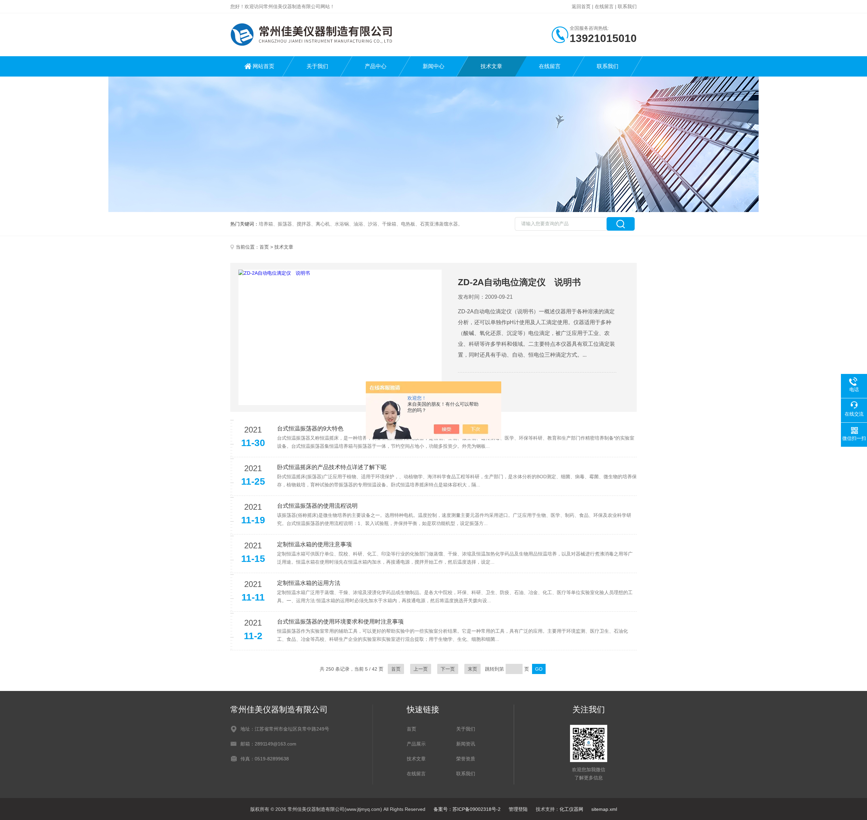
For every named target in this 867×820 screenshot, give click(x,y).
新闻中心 (433, 66)
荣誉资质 (465, 758)
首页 (264, 247)
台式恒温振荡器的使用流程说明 (317, 506)
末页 (472, 669)
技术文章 (491, 66)
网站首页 (263, 66)
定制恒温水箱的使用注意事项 (314, 544)
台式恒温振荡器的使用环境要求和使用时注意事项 (340, 621)
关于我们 (317, 66)
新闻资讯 (465, 744)
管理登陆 (518, 809)
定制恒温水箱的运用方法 (308, 583)
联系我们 (627, 6)
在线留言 (604, 6)
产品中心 (375, 66)
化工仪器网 (571, 809)
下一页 (448, 669)
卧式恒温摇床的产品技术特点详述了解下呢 (331, 467)
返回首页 (581, 6)
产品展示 (416, 744)
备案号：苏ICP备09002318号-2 (467, 809)
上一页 (421, 669)
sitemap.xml (604, 809)
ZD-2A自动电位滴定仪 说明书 (519, 282)
